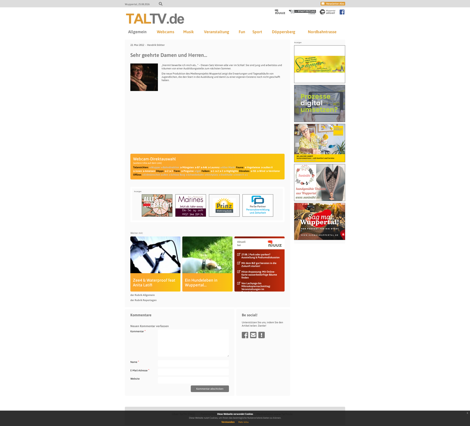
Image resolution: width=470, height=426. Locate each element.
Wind (262, 171)
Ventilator (274, 171)
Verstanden (228, 421)
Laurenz (215, 167)
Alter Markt (228, 167)
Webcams (165, 31)
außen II (268, 167)
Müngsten (188, 167)
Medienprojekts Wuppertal (205, 73)
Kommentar (138, 331)
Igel (198, 171)
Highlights (232, 171)
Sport (257, 31)
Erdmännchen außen (156, 174)
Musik (188, 31)
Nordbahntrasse (322, 31)
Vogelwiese (253, 167)
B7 (198, 167)
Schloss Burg (178, 174)
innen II (239, 174)
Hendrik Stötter (156, 44)
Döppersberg (283, 31)
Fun (242, 31)
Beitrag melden (261, 335)
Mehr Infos (243, 422)
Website (135, 378)
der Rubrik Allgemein (142, 295)
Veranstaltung (216, 31)
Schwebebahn (196, 174)
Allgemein (137, 31)
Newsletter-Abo (335, 3)
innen (138, 171)
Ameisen (150, 171)
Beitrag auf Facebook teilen (245, 335)
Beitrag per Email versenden (253, 335)
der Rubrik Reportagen (143, 300)
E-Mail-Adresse (139, 370)
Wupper (155, 167)
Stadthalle (227, 174)
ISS (254, 171)
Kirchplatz (212, 174)
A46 (205, 167)
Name (134, 362)
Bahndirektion (171, 167)
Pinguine (188, 171)
